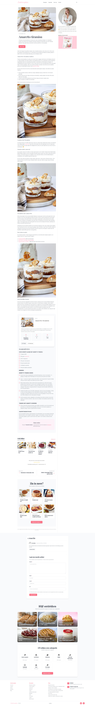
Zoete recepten (31, 686)
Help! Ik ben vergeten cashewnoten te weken (55, 696)
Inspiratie (50, 2)
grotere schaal (36, 66)
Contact (59, 2)
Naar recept (22, 46)
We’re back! (50, 693)
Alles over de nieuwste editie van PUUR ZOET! (55, 690)
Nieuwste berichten (51, 685)
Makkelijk (30, 693)
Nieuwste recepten (32, 685)
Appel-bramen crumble (24, 241)
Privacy (11, 687)
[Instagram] (84, 703)
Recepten (45, 2)
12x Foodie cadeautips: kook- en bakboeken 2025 (56, 686)
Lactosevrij (31, 687)
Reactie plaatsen (33, 594)
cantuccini (27, 144)
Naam (30, 575)
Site (30, 586)
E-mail (30, 581)
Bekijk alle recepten (47, 673)
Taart (30, 694)
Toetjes (30, 697)
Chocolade (31, 696)
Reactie (30, 561)
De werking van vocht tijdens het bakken (54, 689)
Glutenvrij (30, 689)
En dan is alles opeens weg (52, 694)
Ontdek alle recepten (36, 522)
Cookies (50, 703)
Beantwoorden (32, 549)
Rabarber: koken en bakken (52, 687)
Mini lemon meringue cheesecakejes (26, 240)
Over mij (55, 2)
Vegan (30, 690)
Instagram (49, 424)
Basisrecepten (31, 698)
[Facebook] (81, 703)
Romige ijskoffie (22, 238)
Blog (11, 690)
